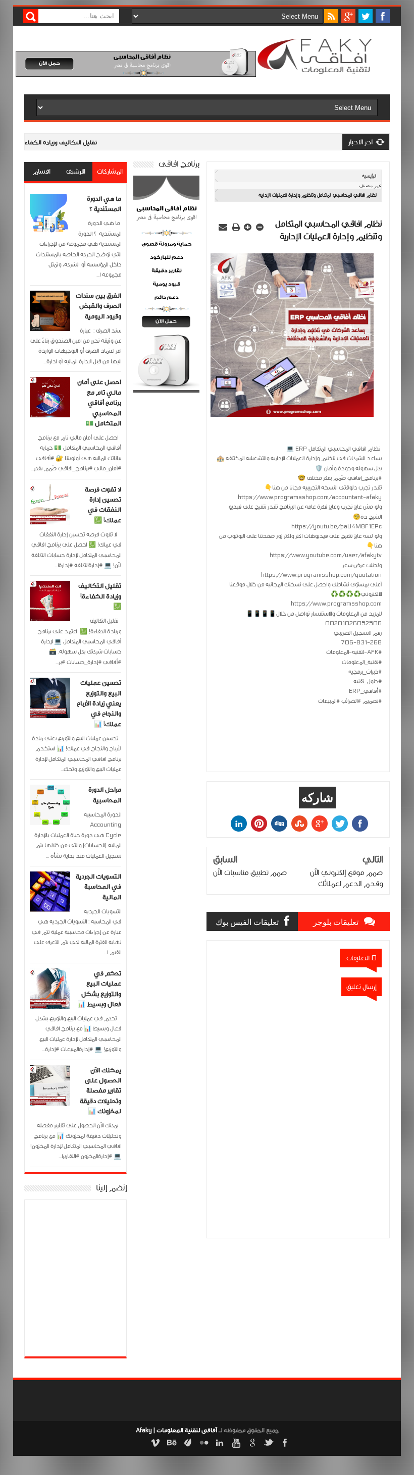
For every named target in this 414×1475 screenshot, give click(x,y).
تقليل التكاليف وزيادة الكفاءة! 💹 (99, 596)
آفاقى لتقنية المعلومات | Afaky (176, 1430)
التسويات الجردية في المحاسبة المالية (98, 886)
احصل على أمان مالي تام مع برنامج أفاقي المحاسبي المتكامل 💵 (99, 402)
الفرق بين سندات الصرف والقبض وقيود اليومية (98, 306)
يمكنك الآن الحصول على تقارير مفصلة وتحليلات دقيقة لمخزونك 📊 (100, 1091)
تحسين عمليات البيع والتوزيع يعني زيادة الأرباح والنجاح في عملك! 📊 (99, 703)
